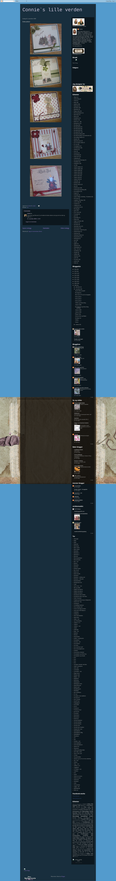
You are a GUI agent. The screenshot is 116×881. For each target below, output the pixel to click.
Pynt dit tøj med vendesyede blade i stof (82, 414)
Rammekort (76, 715)
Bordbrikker (76, 118)
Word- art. (76, 790)
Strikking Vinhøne (78, 235)
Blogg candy (77, 111)
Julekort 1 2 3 (77, 622)
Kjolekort (76, 633)
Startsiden (46, 228)
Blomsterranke (77, 559)
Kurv (75, 657)
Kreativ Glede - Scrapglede (80, 489)
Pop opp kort (77, 697)
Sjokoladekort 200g (78, 732)
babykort (76, 104)
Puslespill (76, 214)
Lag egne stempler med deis (80, 664)
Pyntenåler (76, 217)
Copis (75, 584)
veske (75, 257)
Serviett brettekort (78, 720)
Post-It (75, 706)
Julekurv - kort (77, 626)
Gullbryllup (76, 158)
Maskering (76, 680)
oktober (77, 324)
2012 (75, 277)
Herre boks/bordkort (78, 615)
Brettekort (76, 575)
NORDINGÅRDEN (78, 500)
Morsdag (76, 208)
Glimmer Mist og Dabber (80, 316)
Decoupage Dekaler (78, 137)
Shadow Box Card (78, 729)
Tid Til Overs (77, 509)
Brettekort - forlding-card (79, 577)
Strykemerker (77, 236)
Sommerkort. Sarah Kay (79, 229)
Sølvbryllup (76, 238)
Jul (27, 207)
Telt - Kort (76, 760)
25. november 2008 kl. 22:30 (33, 218)
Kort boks (76, 645)
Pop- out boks (77, 699)
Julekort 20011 (77, 168)
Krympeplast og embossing (80, 654)
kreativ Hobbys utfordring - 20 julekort (82, 196)
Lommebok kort (77, 207)
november (78, 289)
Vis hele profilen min (77, 46)
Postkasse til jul (77, 709)
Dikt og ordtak (77, 587)
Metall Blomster (77, 685)
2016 (75, 269)
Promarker (76, 713)
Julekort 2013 (77, 174)
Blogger (63, 876)
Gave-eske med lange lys (80, 610)
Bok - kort (76, 561)
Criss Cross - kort (78, 586)
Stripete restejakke (84, 404)
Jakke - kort (76, 619)
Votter (75, 263)
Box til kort (76, 570)
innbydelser (76, 163)
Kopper (75, 193)
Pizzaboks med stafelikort (80, 696)
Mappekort (76, 678)
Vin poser (76, 259)
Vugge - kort (76, 786)
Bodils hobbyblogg (79, 347)
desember (78, 287)
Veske (75, 774)
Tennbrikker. (76, 250)
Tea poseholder (77, 757)
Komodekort (76, 640)
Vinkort (76, 322)
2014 (75, 273)
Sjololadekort (77, 734)
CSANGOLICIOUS (78, 449)
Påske (75, 219)
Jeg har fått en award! (80, 290)
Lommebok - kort (78, 671)
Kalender (76, 182)
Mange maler (77, 675)
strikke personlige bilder (79, 750)
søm (75, 240)
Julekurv (76, 624)
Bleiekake (76, 109)
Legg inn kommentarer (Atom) (35, 231)
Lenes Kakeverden (78, 465)
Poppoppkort (77, 702)
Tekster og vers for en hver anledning (82, 758)
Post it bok (76, 212)
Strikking (76, 233)
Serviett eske (77, 725)
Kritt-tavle (76, 198)
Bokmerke (76, 565)
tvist (75, 772)
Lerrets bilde (76, 201)
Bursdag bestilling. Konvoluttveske (82, 135)
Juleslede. (76, 181)
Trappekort (76, 767)
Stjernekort (76, 748)
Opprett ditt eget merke (77, 798)
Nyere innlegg (26, 228)
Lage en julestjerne (78, 666)
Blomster (76, 556)
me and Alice (77, 485)
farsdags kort (78, 318)
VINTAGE (76, 496)
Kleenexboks (77, 636)
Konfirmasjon (77, 188)
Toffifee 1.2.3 (77, 765)
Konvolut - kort (77, 641)
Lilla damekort (83, 368)
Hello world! (76, 451)
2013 (75, 275)
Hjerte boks (76, 617)
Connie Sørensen (76, 796)
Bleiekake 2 (76, 554)
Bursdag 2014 (77, 128)
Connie (29, 205)
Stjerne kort (76, 746)
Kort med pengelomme (79, 648)
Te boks (75, 755)
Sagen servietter (77, 221)
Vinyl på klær (77, 785)
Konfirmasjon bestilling (79, 189)
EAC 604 (82, 358)
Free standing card (78, 607)
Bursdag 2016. (77, 132)
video (75, 783)
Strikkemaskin (77, 231)
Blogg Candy (78, 314)
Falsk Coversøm (77, 598)
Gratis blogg (75, 63)
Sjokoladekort (77, 730)
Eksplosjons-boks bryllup (79, 594)
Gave (75, 151)
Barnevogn (76, 545)
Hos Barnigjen (77, 522)
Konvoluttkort (77, 191)
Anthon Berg (77, 99)
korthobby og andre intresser (81, 387)
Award (75, 100)
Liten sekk (76, 668)
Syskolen (76, 418)
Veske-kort (76, 779)
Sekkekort (76, 222)
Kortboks (76, 650)
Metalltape (76, 690)
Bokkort (75, 563)
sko (75, 737)
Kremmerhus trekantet (79, 652)
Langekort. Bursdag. (78, 200)
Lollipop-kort (76, 205)
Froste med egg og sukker (80, 608)
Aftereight (76, 538)
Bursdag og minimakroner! (80, 477)
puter (75, 215)
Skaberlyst (76, 413)
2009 (75, 283)
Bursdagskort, (78, 292)
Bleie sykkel (76, 547)
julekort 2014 (77, 175)
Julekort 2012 (77, 172)
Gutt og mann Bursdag (79, 160)
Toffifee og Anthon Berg (80, 302)
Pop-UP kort (76, 701)
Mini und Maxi (77, 357)
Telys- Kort (76, 249)
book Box (76, 566)
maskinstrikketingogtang (80, 531)
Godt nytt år (76, 156)
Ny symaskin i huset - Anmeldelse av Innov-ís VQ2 (85, 427)
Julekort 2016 (77, 179)
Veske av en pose (78, 776)
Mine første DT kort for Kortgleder (83, 294)
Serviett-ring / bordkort (79, 727)
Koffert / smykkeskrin (79, 638)
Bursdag (76, 125)
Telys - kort (76, 764)
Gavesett (76, 153)
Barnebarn (76, 107)
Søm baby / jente (78, 751)
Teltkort (75, 762)
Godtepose (76, 613)
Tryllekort (76, 771)
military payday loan (78, 862)
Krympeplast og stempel (79, 655)
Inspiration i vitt (78, 493)
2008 (75, 285)
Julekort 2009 (77, 170)
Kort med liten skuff (78, 647)
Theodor (76, 252)
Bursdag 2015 (77, 130)
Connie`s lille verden (52, 10)
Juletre (75, 627)
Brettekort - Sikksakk (79, 579)
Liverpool (76, 203)
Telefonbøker (77, 247)
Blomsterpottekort (78, 112)
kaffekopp (76, 629)
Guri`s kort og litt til (79, 367)
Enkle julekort (78, 296)
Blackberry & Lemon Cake (79, 462)
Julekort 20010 (77, 167)
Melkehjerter (76, 682)
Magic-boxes (77, 673)
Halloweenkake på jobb (85, 467)
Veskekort (76, 781)
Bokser (75, 116)
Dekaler (75, 139)
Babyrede (76, 106)
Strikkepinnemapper (84, 435)
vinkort (75, 261)
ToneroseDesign (78, 454)
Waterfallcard (77, 788)
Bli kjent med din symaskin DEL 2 (81, 419)
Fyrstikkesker (77, 147)
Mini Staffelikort (77, 692)
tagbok (75, 243)
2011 (75, 279)
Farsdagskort (77, 146)
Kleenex (76, 634)
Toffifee (75, 254)
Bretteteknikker (77, 580)
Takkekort (76, 245)
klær (75, 186)
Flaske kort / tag (77, 601)
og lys (75, 210)
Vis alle (92, 397)
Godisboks (76, 612)
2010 (75, 281)
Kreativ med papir (78, 339)
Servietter (76, 224)
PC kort (75, 694)
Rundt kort (76, 718)
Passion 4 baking (78, 460)
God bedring (76, 154)
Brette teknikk (77, 573)
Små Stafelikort (77, 743)
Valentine (76, 256)
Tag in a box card (78, 753)
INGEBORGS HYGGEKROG (81, 513)
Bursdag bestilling (78, 133)
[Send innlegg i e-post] (39, 205)
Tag (75, 242)
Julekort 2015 (77, 177)
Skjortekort (76, 736)
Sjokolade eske (77, 226)
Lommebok (76, 669)
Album (75, 97)
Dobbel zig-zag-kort (78, 589)
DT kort (75, 144)
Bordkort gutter (77, 568)
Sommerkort (76, 228)
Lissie (28, 213)
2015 (75, 271)
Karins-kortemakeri (78, 377)
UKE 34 (82, 348)
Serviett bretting (77, 722)
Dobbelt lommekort (78, 593)
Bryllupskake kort (78, 582)
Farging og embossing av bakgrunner (82, 600)
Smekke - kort (77, 741)
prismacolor (76, 711)
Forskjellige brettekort (79, 605)
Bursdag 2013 (77, 126)
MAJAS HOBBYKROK (79, 403)
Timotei (76, 434)
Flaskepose (76, 603)
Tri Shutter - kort (77, 769)
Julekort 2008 (78, 304)
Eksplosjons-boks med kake (80, 596)
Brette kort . (76, 121)
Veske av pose (77, 777)
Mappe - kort (77, 676)
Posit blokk (76, 704)
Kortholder (76, 195)
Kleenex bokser (77, 184)
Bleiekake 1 (76, 552)
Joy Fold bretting (78, 621)
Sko (75, 739)
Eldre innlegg (65, 228)
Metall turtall (76, 687)
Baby (75, 102)
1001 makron (77, 475)
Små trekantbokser (78, 744)
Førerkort (76, 149)
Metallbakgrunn (77, 688)
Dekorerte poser (77, 140)
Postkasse (76, 708)
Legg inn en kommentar (31, 221)
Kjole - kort (76, 631)
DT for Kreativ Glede (78, 142)
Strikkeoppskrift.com (79, 511)
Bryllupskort (76, 123)
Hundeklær (76, 161)
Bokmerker (76, 114)
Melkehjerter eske (78, 683)
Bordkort (76, 119)
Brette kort (76, 572)
